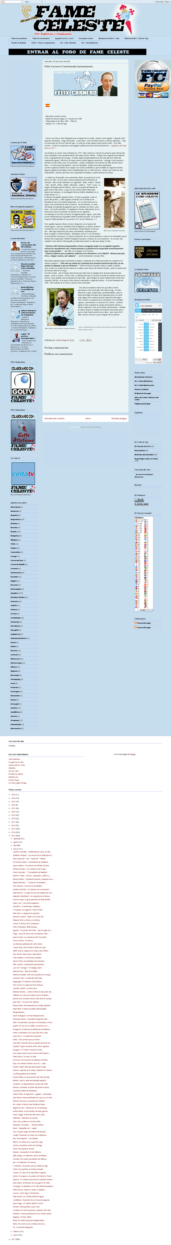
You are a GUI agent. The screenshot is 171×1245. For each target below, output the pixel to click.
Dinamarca (16, 572)
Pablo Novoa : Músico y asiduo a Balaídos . (29, 1190)
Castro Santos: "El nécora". (23, 941)
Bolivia (14, 523)
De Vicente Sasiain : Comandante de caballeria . (31, 862)
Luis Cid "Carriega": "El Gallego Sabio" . (28, 968)
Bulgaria (15, 535)
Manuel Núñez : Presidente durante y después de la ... (33, 879)
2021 (13, 808)
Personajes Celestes (86, 38)
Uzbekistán (16, 724)
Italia (13, 646)
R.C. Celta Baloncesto (89, 42)
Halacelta (12, 768)
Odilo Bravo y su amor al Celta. (25, 1057)
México (14, 667)
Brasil (13, 531)
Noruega (15, 675)
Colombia (15, 552)
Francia (14, 601)
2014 (13, 832)
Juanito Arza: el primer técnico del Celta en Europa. (32, 999)
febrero (16, 1231)
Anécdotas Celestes (143, 377)
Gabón (14, 605)
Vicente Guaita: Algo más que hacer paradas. (28, 266)
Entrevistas (140, 450)
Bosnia (14, 527)
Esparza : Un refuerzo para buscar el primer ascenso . (33, 1179)
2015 (13, 829)
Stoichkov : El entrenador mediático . (27, 906)
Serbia (14, 708)
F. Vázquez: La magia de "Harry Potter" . (28, 910)
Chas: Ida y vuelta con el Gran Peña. (27, 1121)
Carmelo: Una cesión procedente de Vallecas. (30, 1159)
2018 (13, 819)
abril (15, 845)
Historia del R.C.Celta (17, 765)
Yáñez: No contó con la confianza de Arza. (29, 1224)
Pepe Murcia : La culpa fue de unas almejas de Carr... (33, 893)
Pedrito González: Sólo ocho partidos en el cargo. (32, 975)
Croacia (14, 568)
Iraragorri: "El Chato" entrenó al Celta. (27, 1050)
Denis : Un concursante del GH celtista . (28, 244)
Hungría (14, 630)
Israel (13, 642)
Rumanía (15, 695)
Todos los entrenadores (41, 38)
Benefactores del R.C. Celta (109, 38)
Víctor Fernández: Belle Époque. (25, 927)
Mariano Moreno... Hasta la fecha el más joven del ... (33, 992)
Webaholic (139, 477)
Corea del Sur (17, 560)
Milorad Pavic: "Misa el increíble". (25, 971)
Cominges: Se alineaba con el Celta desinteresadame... (33, 1186)
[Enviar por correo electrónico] (80, 340)
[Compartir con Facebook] (88, 340)
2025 (13, 795)
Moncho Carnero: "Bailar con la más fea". (28, 917)
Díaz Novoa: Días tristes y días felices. (27, 954)
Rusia (13, 699)
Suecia (14, 716)
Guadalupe (16, 617)
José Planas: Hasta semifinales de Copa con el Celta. (32, 1098)
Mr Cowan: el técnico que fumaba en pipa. (29, 1104)
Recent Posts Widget (144, 474)
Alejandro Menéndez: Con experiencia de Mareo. (31, 896)
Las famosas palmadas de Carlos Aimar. (28, 944)
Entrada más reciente (54, 418)
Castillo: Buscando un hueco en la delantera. (30, 1135)
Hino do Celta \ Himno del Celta (147, 398)
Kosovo (14, 650)
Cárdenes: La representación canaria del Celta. (30, 1084)
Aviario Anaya (14, 780)
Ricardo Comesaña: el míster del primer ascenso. (31, 1087)
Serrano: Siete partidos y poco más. (26, 1207)
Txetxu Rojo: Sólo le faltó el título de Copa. (29, 947)
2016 (13, 825)
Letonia (14, 654)
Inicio (88, 418)
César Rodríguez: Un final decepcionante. (28, 1016)
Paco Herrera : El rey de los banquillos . (28, 886)
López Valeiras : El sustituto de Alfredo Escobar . (31, 866)
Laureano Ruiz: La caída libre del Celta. (27, 978)
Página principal (142, 403)
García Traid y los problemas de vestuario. (29, 961)
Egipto (14, 580)
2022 (13, 805)
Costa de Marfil (17, 564)
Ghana (14, 609)
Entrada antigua (119, 418)
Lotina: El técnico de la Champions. (26, 924)
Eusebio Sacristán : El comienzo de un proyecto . (31, 889)
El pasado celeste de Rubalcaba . (25, 1091)
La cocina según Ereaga (17, 783)
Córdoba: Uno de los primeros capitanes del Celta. (32, 1210)
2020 (13, 812)
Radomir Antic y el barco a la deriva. (26, 920)
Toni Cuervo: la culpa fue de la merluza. (28, 985)
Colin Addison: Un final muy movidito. (27, 958)
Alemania (15, 507)
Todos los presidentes (19, 38)
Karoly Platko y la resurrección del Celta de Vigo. (31, 1077)
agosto (16, 842)
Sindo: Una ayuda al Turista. (23, 1149)
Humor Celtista (141, 389)
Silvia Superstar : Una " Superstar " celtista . (29, 859)
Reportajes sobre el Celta (146, 458)
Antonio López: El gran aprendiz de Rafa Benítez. (32, 900)
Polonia (14, 687)
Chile (13, 543)
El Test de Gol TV (142, 446)
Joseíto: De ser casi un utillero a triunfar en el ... (31, 1026)
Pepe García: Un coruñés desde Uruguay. (28, 1196)
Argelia (14, 515)
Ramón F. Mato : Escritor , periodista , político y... (32, 876)
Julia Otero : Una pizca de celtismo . (26, 1002)
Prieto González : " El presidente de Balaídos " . (31, 872)
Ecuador (14, 576)
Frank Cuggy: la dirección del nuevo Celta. (29, 1115)
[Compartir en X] (85, 340)
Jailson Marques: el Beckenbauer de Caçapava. (28, 312)
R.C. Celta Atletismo (68, 42)
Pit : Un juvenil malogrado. (23, 1227)
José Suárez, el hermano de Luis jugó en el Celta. (31, 1183)
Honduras (15, 626)
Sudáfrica (15, 712)
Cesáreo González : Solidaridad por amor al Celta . (32, 852)
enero (15, 1235)
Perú (13, 683)
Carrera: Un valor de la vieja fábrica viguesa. (29, 1173)
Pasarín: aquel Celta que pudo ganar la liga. (29, 1067)
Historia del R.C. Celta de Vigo (136, 38)
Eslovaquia (16, 589)
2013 (13, 836)
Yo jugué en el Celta (16, 762)
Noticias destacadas (144, 454)
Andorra (14, 511)
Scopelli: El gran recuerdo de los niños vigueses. (31, 1046)
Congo (14, 556)
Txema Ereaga (61, 340)
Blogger (133, 754)
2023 (13, 802)
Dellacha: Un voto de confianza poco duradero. (31, 995)
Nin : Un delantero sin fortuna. (24, 1162)
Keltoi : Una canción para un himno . (27, 1040)
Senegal (14, 704)
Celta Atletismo (14, 759)
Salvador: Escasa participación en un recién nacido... (33, 1214)
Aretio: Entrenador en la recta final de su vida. (30, 1033)
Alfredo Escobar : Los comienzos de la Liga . (29, 869)
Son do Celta (13, 771)
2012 (13, 1239)
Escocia (14, 584)
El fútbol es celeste (16, 774)
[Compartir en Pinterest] (90, 340)
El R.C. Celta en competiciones (43, 42)
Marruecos (15, 658)
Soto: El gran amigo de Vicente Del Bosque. (29, 1132)
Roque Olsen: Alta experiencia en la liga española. (32, 1005)
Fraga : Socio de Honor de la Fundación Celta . (30, 934)
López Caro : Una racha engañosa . (26, 903)
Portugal (15, 691)
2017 (13, 822)
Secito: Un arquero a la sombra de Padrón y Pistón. (32, 1176)
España (14, 593)
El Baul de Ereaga (143, 393)
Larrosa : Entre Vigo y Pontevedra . (26, 1193)
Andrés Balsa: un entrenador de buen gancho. (30, 1111)
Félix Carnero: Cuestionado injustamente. (28, 964)
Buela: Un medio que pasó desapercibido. (28, 1220)
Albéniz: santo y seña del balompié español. (29, 1080)
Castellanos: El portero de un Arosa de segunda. (31, 1200)
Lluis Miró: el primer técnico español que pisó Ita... (32, 1043)
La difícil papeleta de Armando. (24, 1074)
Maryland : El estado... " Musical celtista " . (29, 1125)
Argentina (15, 519)
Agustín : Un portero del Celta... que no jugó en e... (32, 930)
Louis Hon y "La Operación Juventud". (27, 1036)
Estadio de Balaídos (18, 42)
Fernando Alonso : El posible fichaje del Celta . (30, 1019)
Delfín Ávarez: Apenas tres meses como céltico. (31, 951)
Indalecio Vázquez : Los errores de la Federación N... (33, 855)
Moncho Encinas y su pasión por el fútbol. (29, 1101)
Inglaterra (15, 634)
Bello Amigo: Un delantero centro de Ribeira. (30, 1156)
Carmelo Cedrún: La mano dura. (25, 988)
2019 (13, 815)
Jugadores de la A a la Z (64, 38)
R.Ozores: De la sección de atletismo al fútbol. (30, 1060)
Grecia (14, 613)
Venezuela (15, 728)
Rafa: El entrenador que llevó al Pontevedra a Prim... (33, 1022)
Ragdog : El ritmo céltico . (23, 1217)
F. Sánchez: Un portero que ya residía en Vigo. (30, 1166)
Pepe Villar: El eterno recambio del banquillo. (30, 1009)
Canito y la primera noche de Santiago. (28, 1145)
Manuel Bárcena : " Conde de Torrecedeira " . (30, 883)
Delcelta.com (13, 777)
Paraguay (15, 679)
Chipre (14, 548)
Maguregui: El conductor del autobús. (27, 982)
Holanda (15, 621)
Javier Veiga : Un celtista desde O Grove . (28, 1203)
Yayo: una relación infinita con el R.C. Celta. (29, 1063)
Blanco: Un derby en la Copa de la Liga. (28, 1142)
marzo (16, 849)
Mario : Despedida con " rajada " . (26, 1128)
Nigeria (14, 671)
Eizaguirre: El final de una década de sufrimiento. (31, 1029)
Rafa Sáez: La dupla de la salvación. (26, 913)
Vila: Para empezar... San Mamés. (25, 1138)
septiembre (17, 839)
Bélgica (14, 539)
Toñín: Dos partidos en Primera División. (28, 1169)
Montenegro (16, 663)
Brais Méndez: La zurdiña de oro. (27, 289)
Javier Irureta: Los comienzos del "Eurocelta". (30, 937)
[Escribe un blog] (83, 340)
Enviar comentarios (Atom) (91, 427)
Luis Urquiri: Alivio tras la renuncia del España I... (31, 1053)
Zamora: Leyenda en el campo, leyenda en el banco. (32, 1070)
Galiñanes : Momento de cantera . (26, 1118)
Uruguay (15, 720)
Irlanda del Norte (19, 638)
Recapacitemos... (19, 1012)
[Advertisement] (85, 449)
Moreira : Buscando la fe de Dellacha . (27, 1152)
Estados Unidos (18, 597)
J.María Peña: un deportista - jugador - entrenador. (32, 1094)
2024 (13, 798)
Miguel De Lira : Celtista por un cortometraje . (30, 1108)
